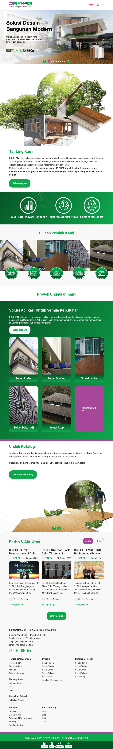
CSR (44, 718)
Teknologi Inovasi (16, 673)
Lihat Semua (56, 616)
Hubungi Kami (15, 683)
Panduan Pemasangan (52, 680)
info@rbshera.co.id (24, 645)
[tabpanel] (56, 577)
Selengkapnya (20, 183)
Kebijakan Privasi (16, 700)
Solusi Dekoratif (49, 673)
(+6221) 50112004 (24, 641)
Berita (45, 711)
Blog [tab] (99, 541)
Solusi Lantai (47, 670)
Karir (11, 690)
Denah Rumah (15, 715)
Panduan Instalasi (17, 725)
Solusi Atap (47, 677)
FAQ (11, 687)
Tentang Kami (15, 663)
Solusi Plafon (48, 663)
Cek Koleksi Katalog (23, 474)
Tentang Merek (16, 666)
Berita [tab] (88, 541)
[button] (44, 61)
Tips (44, 722)
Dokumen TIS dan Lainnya (20, 718)
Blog (44, 715)
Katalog (12, 722)
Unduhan (13, 711)
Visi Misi (12, 670)
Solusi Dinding (48, 666)
